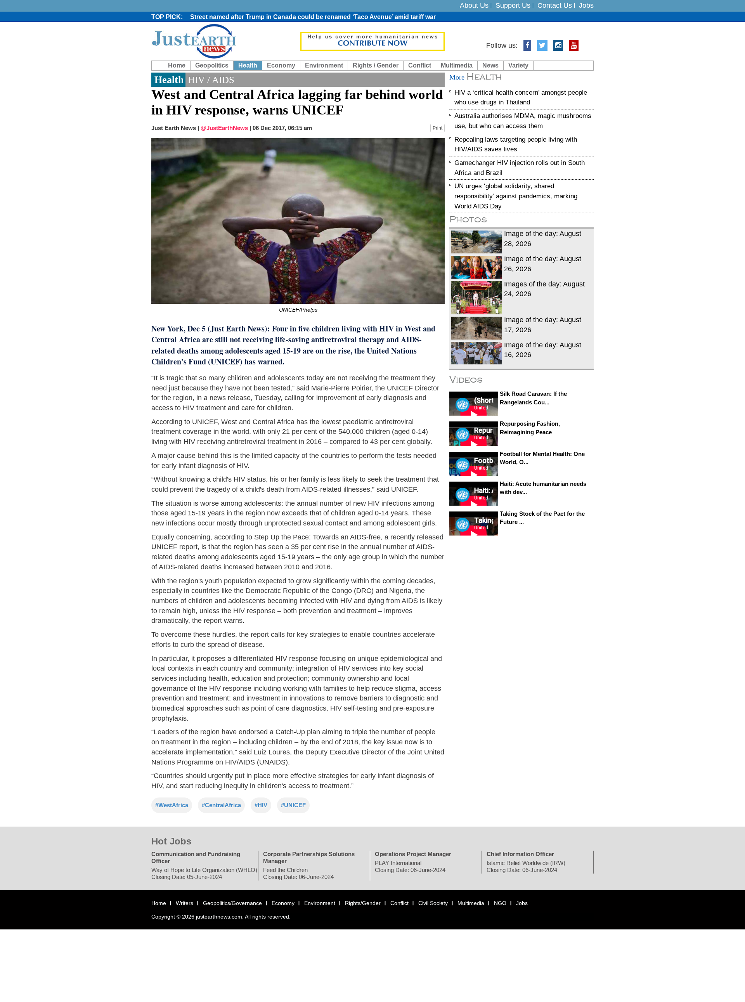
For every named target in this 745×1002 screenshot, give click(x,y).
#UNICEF (293, 805)
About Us (474, 5)
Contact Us (554, 5)
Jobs (586, 5)
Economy (281, 65)
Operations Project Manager (413, 854)
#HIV (261, 805)
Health (247, 65)
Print (437, 128)
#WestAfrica (171, 805)
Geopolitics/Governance (232, 903)
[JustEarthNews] (193, 41)
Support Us (513, 5)
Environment (324, 65)
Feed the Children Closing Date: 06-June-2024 (298, 873)
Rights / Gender (375, 65)
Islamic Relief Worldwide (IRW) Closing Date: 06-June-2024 (526, 866)
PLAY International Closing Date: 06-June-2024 (410, 866)
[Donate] (372, 41)
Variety (518, 65)
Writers (184, 903)
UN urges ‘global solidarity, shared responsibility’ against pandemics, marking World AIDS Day (515, 196)
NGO (500, 903)
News (490, 65)
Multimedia (457, 65)
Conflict (419, 65)
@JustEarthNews (224, 128)
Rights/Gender (363, 903)
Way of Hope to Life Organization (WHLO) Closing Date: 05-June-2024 (204, 873)
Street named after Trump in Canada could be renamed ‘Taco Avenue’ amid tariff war (313, 17)
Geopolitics (212, 65)
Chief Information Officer (520, 854)
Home (176, 65)
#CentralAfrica (221, 805)
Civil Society (433, 903)
